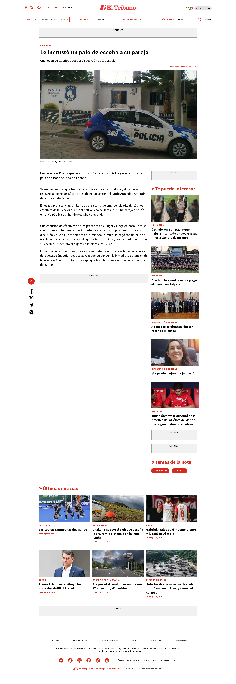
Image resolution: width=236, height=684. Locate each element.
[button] (31, 291)
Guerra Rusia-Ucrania (106, 580)
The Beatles (58, 20)
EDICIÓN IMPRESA (80, 640)
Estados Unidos (43, 20)
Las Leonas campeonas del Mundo (63, 529)
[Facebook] (88, 660)
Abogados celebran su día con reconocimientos (172, 328)
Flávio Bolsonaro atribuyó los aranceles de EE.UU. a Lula (60, 586)
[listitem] (41, 7)
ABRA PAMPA (99, 525)
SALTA (134, 640)
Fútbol (150, 525)
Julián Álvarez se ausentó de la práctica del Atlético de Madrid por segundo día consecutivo (173, 420)
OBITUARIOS (156, 640)
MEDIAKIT (165, 660)
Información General (164, 322)
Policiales (45, 45)
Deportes (157, 276)
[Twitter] (79, 660)
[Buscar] (31, 7)
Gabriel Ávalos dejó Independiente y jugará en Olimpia (171, 531)
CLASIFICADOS (181, 640)
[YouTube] (61, 660)
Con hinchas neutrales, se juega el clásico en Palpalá (174, 282)
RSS (175, 660)
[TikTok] (70, 660)
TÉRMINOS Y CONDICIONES (128, 660)
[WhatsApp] (98, 660)
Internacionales (156, 580)
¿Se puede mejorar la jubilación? (174, 373)
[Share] (31, 281)
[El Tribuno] (118, 7)
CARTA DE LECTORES (110, 640)
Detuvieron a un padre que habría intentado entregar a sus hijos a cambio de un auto (174, 233)
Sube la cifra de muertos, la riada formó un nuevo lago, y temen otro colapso (171, 588)
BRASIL (42, 580)
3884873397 (207, 19)
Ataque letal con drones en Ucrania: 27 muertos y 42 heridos (117, 586)
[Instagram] (107, 660)
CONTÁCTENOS (150, 660)
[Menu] (26, 7)
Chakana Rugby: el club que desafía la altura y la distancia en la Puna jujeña (117, 533)
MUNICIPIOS (54, 640)
